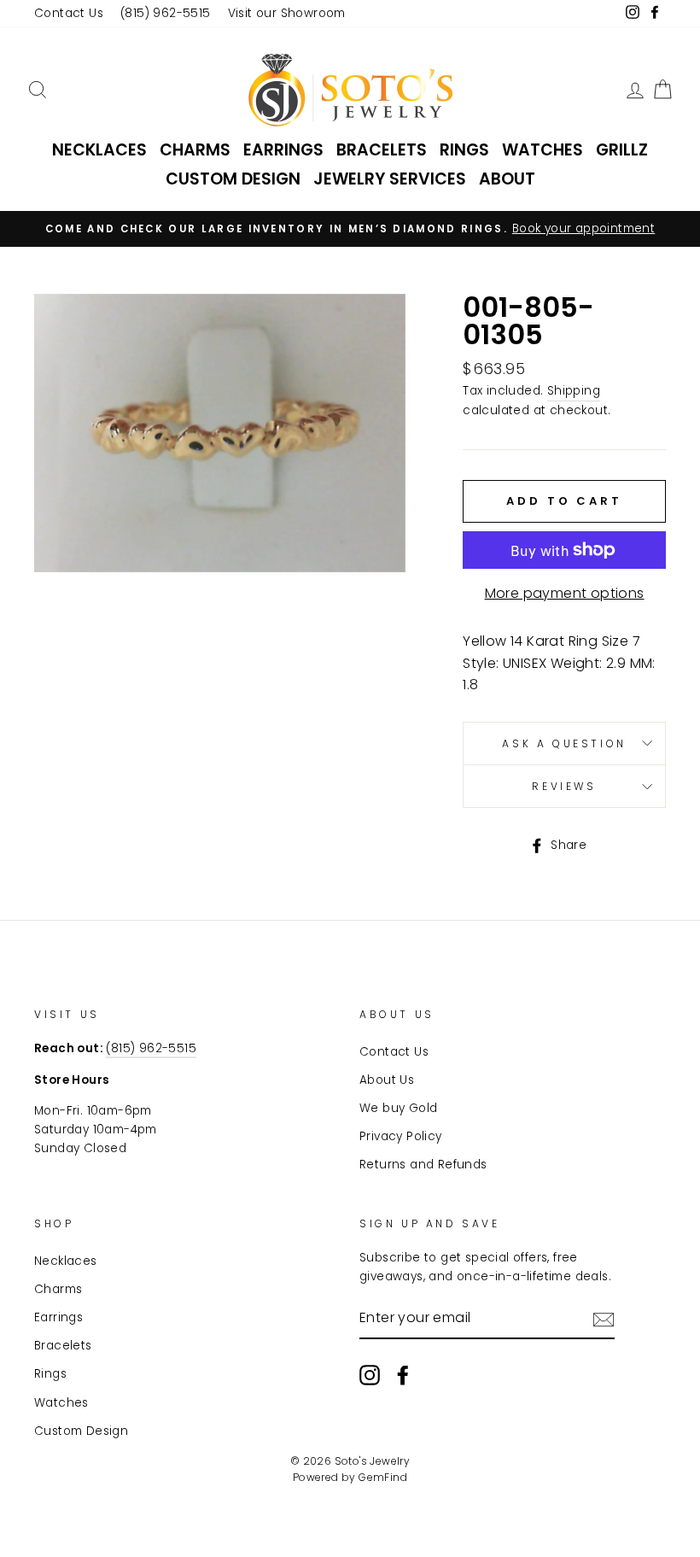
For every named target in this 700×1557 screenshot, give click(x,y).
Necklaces (99, 149)
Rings (464, 149)
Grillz (622, 149)
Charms (195, 149)
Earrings (283, 149)
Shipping (573, 391)
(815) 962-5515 (165, 13)
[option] (350, 229)
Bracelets (381, 149)
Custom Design (233, 178)
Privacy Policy (400, 1136)
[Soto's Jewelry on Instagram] (369, 1375)
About (507, 178)
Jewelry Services (389, 178)
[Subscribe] (603, 1319)
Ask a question (564, 743)
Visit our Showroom (287, 13)
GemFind (383, 1477)
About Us (386, 1080)
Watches (542, 149)
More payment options (565, 593)
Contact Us (68, 13)
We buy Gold (398, 1108)
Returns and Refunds (423, 1164)
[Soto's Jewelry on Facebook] (403, 1375)
